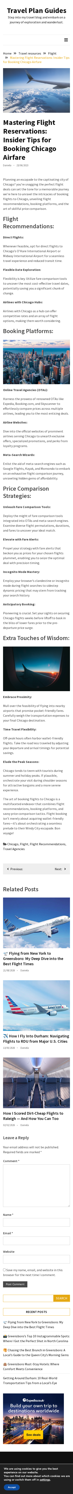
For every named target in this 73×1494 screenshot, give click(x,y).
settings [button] (45, 1480)
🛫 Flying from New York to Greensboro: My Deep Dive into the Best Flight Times (33, 958)
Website (8, 1251)
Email (8, 1233)
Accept (12, 1487)
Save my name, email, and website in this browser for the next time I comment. (33, 1272)
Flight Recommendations (47, 844)
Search (61, 1298)
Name (8, 1215)
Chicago (12, 844)
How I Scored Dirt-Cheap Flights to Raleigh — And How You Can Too (33, 1116)
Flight (24, 844)
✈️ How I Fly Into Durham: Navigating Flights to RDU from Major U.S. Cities (36, 1038)
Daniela (7, 165)
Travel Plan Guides (36, 10)
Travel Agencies (14, 849)
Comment (11, 1161)
